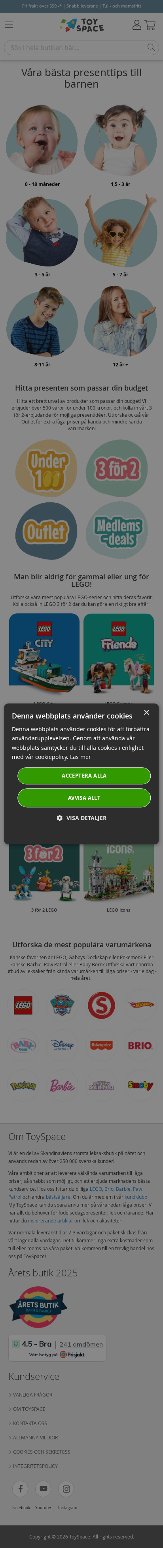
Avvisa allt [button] (84, 798)
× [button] (146, 713)
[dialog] (81, 773)
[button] (81, 818)
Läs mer (80, 757)
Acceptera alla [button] (84, 775)
